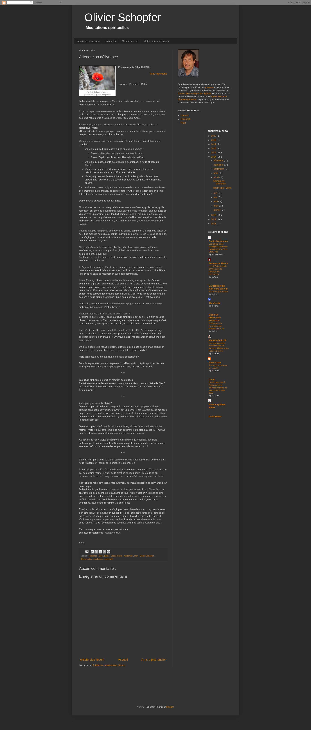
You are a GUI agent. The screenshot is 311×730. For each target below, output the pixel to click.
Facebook (185, 119)
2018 (214, 140)
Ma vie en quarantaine (218, 291)
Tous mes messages (88, 41)
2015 (214, 152)
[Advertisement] (144, 691)
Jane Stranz (215, 362)
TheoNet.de (214, 303)
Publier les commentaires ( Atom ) (109, 665)
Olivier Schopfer (122, 17)
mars (216, 206)
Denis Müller (215, 416)
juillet (216, 177)
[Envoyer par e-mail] (92, 551)
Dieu (101, 556)
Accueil (123, 659)
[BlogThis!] (96, 551)
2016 (214, 148)
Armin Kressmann (218, 241)
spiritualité (108, 559)
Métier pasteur (130, 41)
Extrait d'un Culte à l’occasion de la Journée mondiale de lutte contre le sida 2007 (218, 387)
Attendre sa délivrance (219, 182)
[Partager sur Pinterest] (108, 551)
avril (216, 201)
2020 (214, 136)
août (216, 173)
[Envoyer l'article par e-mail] (86, 551)
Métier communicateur (156, 41)
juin (216, 193)
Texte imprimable (158, 73)
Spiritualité (111, 41)
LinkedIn (185, 115)
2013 (214, 215)
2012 (214, 219)
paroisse (209, 87)
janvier (217, 210)
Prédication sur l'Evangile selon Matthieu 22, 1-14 (216, 326)
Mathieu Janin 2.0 (218, 340)
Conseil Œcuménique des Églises (194, 93)
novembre (219, 165)
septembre (219, 169)
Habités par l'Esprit (222, 188)
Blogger (170, 707)
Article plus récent (92, 659)
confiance (93, 556)
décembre (219, 160)
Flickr (183, 123)
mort (136, 556)
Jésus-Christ (117, 556)
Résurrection (86, 559)
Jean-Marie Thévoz (218, 263)
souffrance (98, 559)
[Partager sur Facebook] (104, 551)
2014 (214, 157)
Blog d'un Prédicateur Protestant (215, 318)
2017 (214, 144)
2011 (214, 223)
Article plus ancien (153, 659)
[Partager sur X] (100, 551)
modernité (128, 556)
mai (216, 197)
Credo (212, 379)
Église (107, 556)
